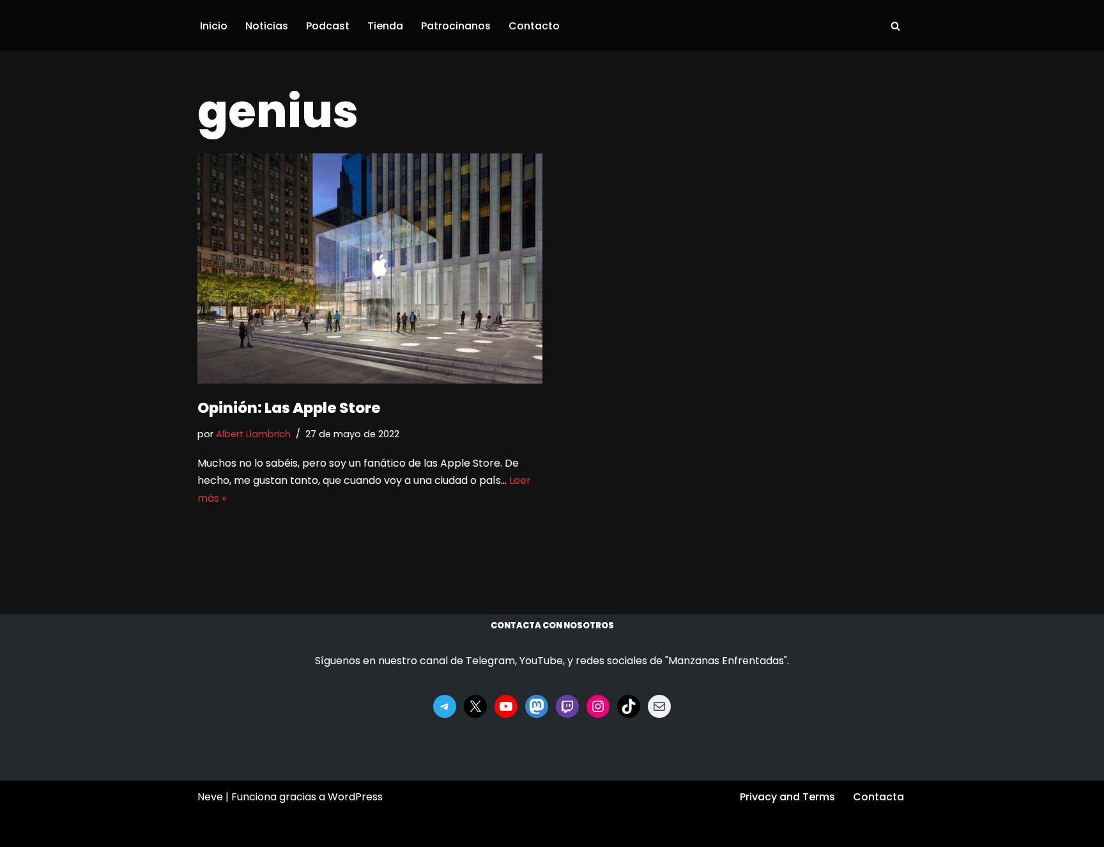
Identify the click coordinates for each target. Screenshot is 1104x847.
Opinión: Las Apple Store (289, 408)
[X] (475, 706)
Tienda (385, 26)
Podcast (327, 26)
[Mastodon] (536, 706)
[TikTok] (628, 706)
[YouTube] (506, 706)
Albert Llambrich (253, 434)
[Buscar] (895, 26)
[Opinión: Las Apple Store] (369, 268)
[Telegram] (444, 706)
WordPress (355, 796)
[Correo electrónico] (659, 706)
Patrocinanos (456, 26)
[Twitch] (567, 706)
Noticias (266, 26)
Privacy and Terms (787, 796)
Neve (210, 796)
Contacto (534, 26)
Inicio (213, 26)
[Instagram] (598, 706)
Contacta (878, 796)
